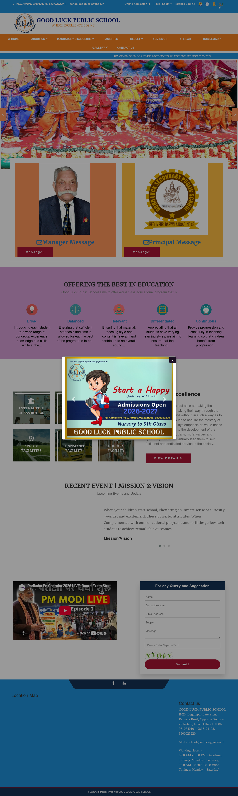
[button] (73, 398)
